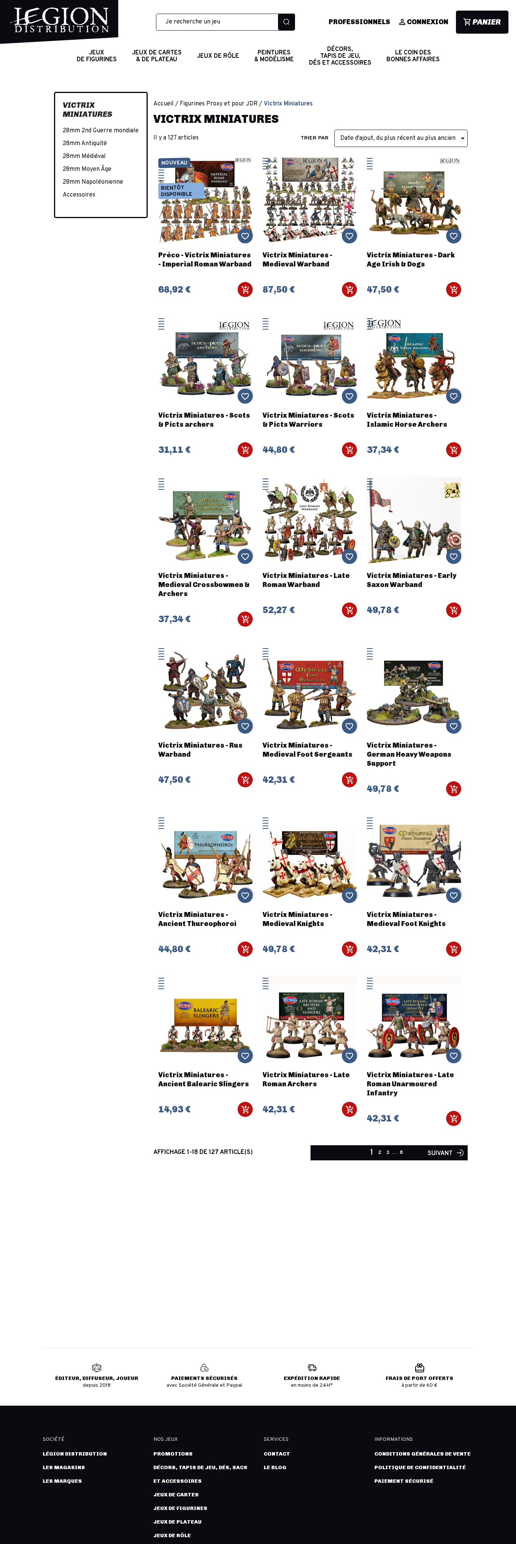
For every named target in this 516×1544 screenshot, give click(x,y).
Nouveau (174, 163)
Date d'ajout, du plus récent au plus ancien (403, 138)
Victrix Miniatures (87, 110)
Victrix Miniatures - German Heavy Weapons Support (409, 754)
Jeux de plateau (177, 1522)
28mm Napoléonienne (93, 182)
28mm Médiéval (84, 156)
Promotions (173, 1454)
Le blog (275, 1467)
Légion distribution (75, 1454)
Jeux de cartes (176, 1494)
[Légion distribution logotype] (59, 26)
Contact (277, 1454)
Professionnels (359, 22)
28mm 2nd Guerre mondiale (101, 131)
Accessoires (79, 195)
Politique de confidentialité (420, 1467)
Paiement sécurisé (403, 1481)
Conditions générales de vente (422, 1454)
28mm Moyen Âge (87, 169)
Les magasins (64, 1467)
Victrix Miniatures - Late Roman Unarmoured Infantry (410, 1084)
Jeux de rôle (172, 1535)
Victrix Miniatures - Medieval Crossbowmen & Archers (204, 584)
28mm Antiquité (85, 143)
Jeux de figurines (180, 1508)
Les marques (62, 1481)
